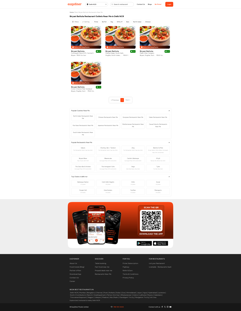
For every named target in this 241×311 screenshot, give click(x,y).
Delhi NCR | (74, 293)
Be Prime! (158, 4)
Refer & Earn (128, 270)
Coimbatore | (81, 295)
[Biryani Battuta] (86, 42)
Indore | (136, 295)
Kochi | (73, 295)
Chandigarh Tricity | (127, 297)
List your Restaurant (157, 263)
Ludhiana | (143, 295)
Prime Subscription (130, 263)
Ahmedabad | (131, 293)
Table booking (100, 263)
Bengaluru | (91, 293)
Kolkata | (112, 293)
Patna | (109, 295)
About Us (73, 263)
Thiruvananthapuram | (78, 297)
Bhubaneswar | (126, 295)
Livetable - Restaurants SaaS (160, 267)
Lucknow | (162, 293)
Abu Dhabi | (114, 297)
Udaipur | (98, 297)
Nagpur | (91, 297)
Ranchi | (90, 295)
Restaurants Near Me (103, 274)
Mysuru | (150, 295)
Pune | (106, 293)
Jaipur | (140, 293)
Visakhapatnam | (100, 295)
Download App (75, 274)
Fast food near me (102, 267)
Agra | (145, 293)
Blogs (150, 4)
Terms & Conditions (130, 274)
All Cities (153, 297)
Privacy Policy (128, 278)
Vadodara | (158, 295)
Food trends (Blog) (77, 267)
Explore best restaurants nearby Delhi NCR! (85, 300)
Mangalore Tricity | (142, 297)
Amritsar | (117, 295)
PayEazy (126, 267)
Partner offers (75, 270)
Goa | (124, 293)
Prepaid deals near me (103, 270)
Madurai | (105, 297)
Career (72, 281)
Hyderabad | (153, 293)
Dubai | (118, 293)
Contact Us (141, 4)
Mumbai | (83, 293)
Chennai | (99, 293)
